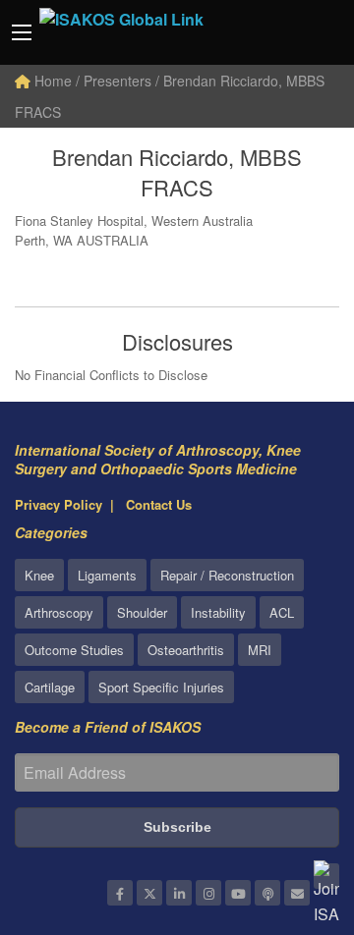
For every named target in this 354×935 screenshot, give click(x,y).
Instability (218, 612)
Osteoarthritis (186, 649)
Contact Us (159, 504)
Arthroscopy (59, 612)
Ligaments (107, 575)
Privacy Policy (58, 504)
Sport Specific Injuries (161, 687)
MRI (259, 649)
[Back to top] (290, 812)
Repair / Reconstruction (227, 575)
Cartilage (50, 687)
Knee (39, 575)
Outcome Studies (74, 649)
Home (51, 80)
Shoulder (142, 612)
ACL (281, 612)
